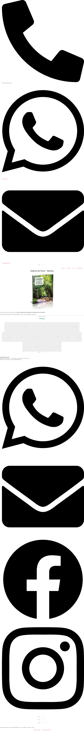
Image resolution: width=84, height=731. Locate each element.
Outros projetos (79, 268)
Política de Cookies (36, 729)
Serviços (63, 268)
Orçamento (69, 268)
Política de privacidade (46, 729)
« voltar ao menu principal (42, 316)
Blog (73, 268)
